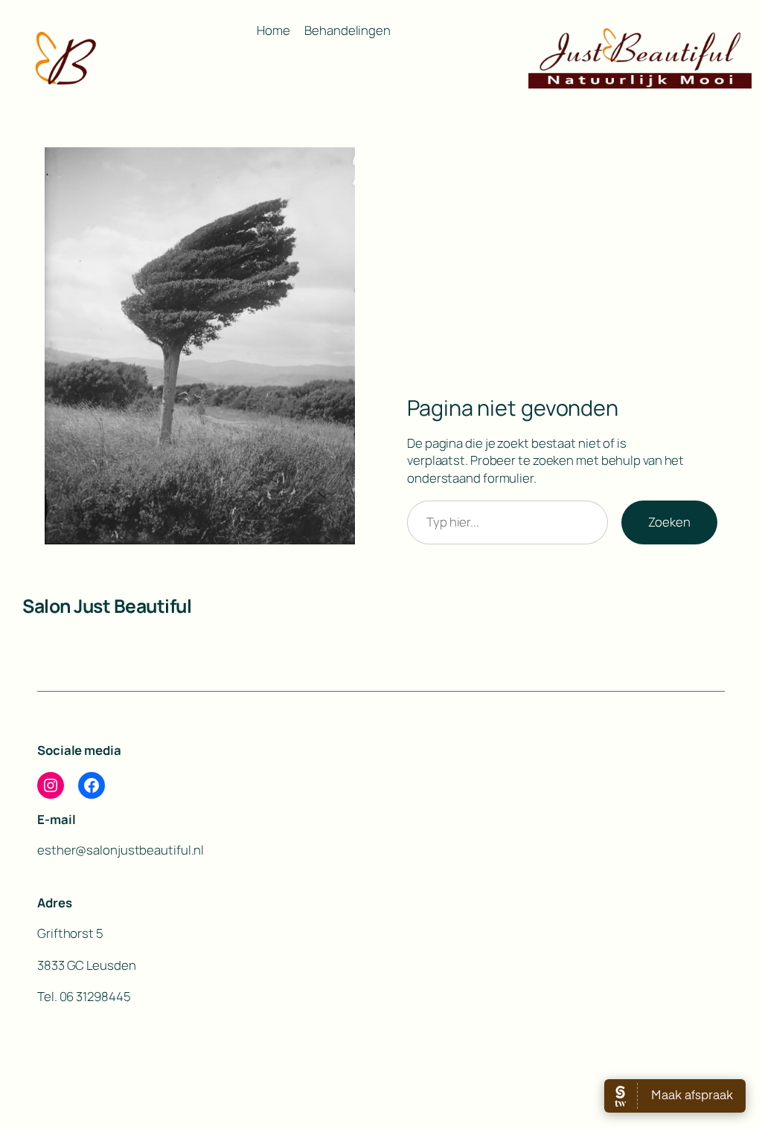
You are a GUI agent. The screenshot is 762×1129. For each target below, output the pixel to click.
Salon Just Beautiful (106, 606)
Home (273, 30)
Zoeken (669, 521)
